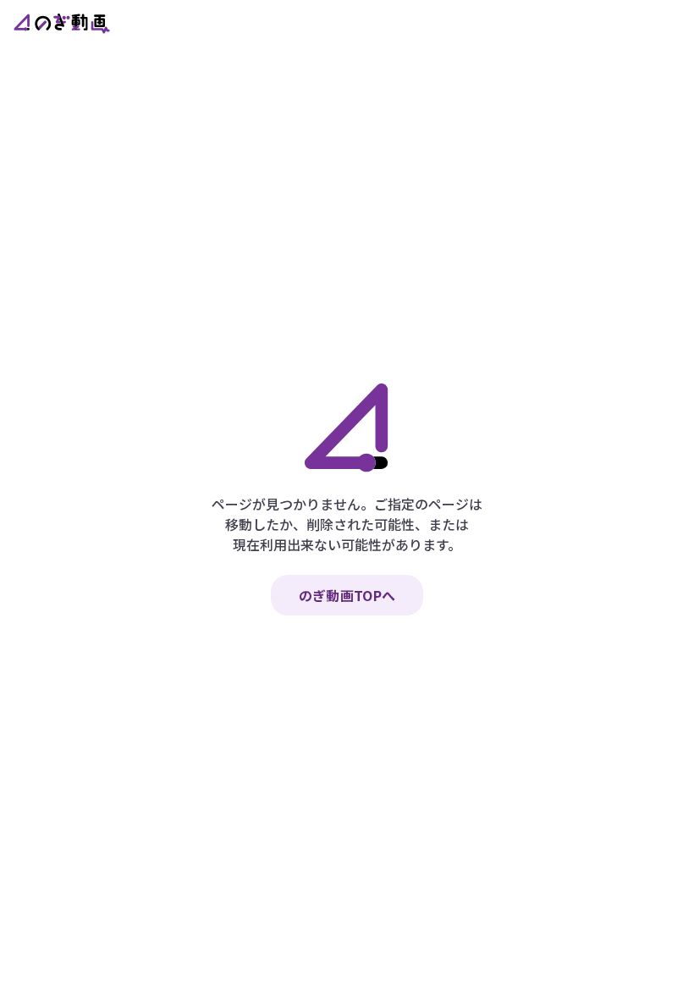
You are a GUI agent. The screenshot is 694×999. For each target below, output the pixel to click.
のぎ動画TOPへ (347, 595)
